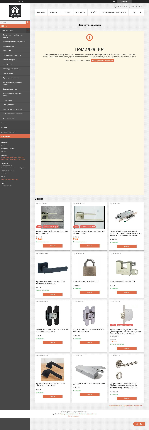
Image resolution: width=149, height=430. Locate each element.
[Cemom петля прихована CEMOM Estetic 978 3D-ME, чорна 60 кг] (52, 315)
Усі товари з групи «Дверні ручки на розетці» (125, 406)
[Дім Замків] (15, 11)
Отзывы (4, 127)
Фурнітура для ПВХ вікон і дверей (12, 94)
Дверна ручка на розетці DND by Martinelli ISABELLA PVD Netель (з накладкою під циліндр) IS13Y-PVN (123, 386)
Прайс (93, 12)
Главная (41, 12)
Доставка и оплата (8, 132)
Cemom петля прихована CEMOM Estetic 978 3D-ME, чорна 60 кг (52, 331)
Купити (52, 246)
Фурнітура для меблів (11, 78)
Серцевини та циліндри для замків (13, 36)
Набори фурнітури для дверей (14, 41)
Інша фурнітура (8, 118)
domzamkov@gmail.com (10, 179)
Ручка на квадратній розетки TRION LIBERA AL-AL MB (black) (50, 282)
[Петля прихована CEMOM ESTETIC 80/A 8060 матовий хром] (89, 315)
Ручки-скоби (7, 100)
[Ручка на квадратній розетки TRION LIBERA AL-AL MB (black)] (52, 267)
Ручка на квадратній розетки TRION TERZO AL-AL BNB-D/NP (50, 385)
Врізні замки (7, 51)
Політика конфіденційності (87, 414)
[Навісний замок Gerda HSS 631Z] (89, 267)
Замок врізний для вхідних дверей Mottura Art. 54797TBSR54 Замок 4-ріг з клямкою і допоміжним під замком (125, 233)
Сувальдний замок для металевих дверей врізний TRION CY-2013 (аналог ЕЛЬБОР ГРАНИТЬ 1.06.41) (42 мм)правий (125, 333)
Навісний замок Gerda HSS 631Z (85, 281)
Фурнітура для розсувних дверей (12, 83)
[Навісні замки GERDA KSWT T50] (126, 267)
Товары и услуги (7, 30)
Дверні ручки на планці (11, 69)
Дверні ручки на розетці (12, 55)
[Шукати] (28, 22)
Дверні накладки (9, 46)
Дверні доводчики (10, 89)
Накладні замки (9, 105)
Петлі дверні (7, 64)
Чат (141, 424)
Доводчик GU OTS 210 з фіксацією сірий (89, 384)
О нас (3, 123)
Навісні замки (8, 73)
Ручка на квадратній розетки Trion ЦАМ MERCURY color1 (52, 232)
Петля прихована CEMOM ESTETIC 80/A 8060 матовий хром (89, 331)
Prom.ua (85, 412)
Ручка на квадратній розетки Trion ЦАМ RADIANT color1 (89, 232)
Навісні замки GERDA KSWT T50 (122, 281)
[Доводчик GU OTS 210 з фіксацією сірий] (89, 369)
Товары (53, 12)
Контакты (80, 12)
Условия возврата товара (114, 12)
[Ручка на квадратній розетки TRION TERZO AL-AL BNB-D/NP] (52, 369)
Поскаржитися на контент (69, 414)
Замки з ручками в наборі (12, 109)
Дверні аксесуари (9, 60)
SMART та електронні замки (13, 114)
